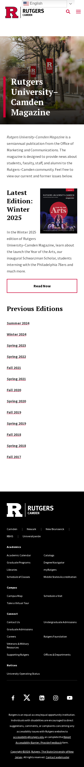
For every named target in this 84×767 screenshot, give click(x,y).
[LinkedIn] (41, 698)
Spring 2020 (16, 401)
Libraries (12, 569)
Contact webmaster (57, 757)
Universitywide (32, 536)
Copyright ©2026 (20, 751)
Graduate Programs (18, 562)
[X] (27, 698)
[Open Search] (68, 12)
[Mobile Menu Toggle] (78, 12)
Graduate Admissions (20, 629)
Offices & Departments (57, 654)
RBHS (10, 536)
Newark (31, 529)
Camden (12, 529)
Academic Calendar (19, 555)
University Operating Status (23, 673)
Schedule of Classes (18, 577)
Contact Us (13, 622)
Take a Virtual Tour (18, 603)
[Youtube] (69, 698)
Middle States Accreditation (60, 577)
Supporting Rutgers (18, 654)
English (35, 3)
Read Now (42, 286)
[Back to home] (38, 510)
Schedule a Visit (53, 596)
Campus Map (14, 596)
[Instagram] (55, 698)
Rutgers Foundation (55, 636)
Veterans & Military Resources (18, 645)
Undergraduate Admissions (60, 622)
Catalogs (49, 555)
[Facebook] (13, 698)
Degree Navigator (54, 562)
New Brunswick (55, 529)
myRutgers (50, 569)
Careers (11, 636)
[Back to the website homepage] (24, 12)
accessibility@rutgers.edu (28, 737)
